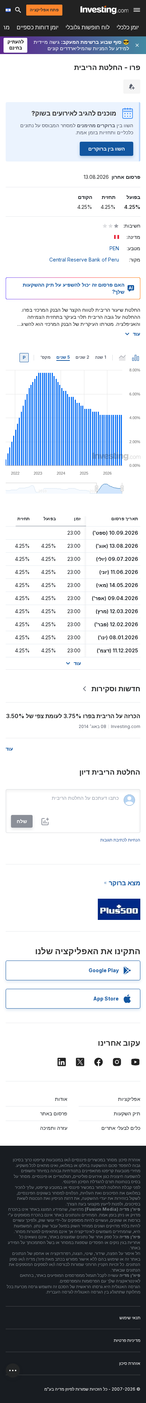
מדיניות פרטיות (127, 1340)
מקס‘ (45, 357)
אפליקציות (129, 1099)
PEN (114, 248)
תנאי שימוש (129, 1317)
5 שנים (63, 357)
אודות (61, 1099)
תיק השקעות (127, 1113)
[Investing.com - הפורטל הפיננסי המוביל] (104, 10)
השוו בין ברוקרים (106, 149)
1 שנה (100, 357)
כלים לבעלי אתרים (120, 1128)
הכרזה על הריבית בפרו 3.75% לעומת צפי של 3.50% (73, 716)
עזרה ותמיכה (53, 1128)
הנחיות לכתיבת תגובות (120, 840)
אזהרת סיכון (129, 1363)
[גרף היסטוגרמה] (135, 357)
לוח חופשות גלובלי (88, 27)
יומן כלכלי (128, 27)
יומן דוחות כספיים (37, 27)
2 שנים (82, 357)
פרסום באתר (53, 1113)
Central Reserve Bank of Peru (84, 260)
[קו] (122, 357)
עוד (136, 334)
